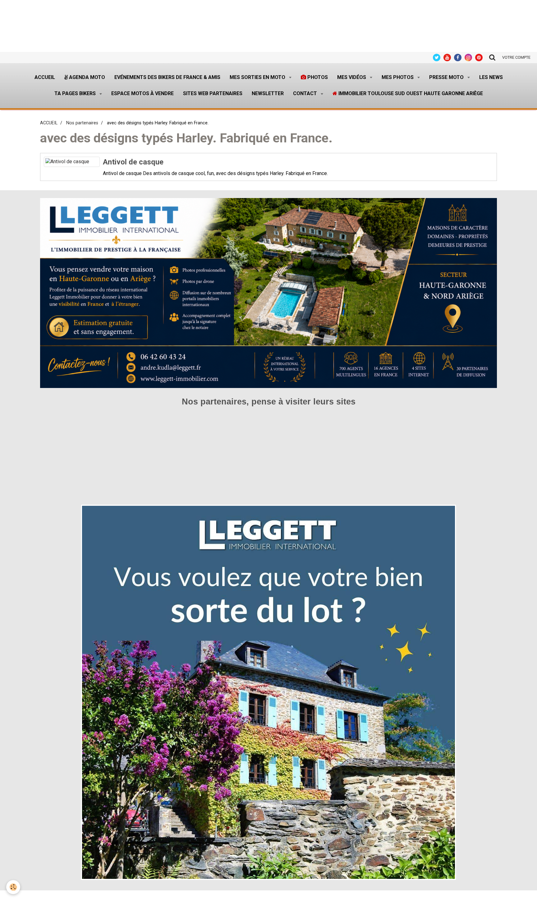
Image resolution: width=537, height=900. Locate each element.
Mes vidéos (352, 77)
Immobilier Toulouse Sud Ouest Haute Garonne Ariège (410, 93)
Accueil (44, 77)
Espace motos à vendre (142, 93)
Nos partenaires (82, 123)
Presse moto (447, 77)
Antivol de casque (133, 162)
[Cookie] (13, 887)
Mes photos (398, 77)
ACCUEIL (48, 123)
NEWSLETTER (268, 93)
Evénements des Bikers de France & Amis (167, 77)
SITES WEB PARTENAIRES (212, 93)
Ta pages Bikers (75, 93)
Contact (305, 93)
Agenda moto (86, 77)
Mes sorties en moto (258, 77)
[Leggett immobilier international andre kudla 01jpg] (268, 692)
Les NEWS (491, 77)
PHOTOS (317, 77)
